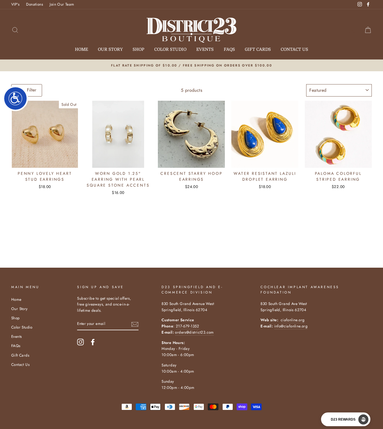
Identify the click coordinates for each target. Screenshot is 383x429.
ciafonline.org (293, 320)
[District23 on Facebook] (92, 342)
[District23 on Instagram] (80, 342)
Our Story (110, 49)
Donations (34, 4)
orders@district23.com (194, 332)
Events (205, 49)
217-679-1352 (187, 326)
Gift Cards (258, 49)
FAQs (229, 49)
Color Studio (170, 49)
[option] (191, 65)
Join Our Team (62, 4)
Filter (31, 90)
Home (81, 49)
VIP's (15, 4)
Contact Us (294, 49)
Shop (138, 49)
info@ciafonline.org (291, 326)
